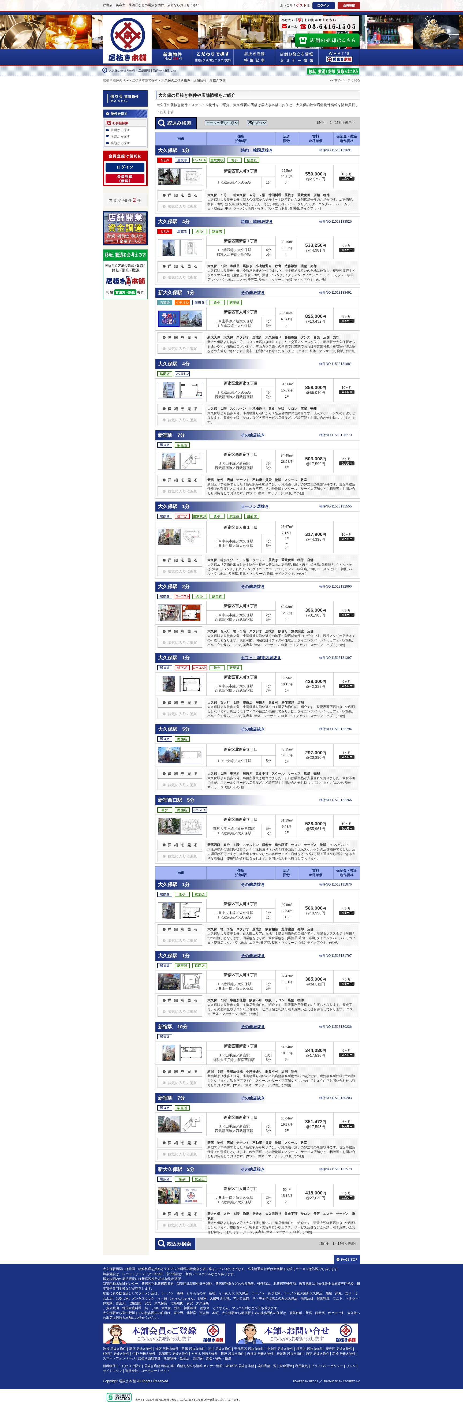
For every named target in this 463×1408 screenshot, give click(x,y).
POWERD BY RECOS (305, 1381)
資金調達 (285, 1366)
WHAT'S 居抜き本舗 (240, 1366)
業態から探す (120, 143)
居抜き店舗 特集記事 (159, 1366)
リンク (351, 1366)
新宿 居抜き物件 (140, 1349)
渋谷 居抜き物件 (114, 1349)
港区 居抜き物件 (167, 1349)
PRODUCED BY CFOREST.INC (342, 1381)
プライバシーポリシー (327, 1366)
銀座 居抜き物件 (232, 1353)
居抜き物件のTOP (116, 80)
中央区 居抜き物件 (280, 1349)
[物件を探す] (125, 112)
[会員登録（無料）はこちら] (164, 1325)
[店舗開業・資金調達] (125, 214)
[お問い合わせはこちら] (297, 1325)
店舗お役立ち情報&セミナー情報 (297, 57)
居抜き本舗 (127, 1381)
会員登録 (349, 5)
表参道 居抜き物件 (290, 1353)
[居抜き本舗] (128, 18)
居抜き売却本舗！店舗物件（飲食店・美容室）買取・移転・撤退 (184, 1358)
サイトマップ (112, 1371)
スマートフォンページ (119, 1358)
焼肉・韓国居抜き (257, 150)
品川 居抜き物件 (219, 1349)
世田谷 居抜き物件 (309, 1349)
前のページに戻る (347, 80)
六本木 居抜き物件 (204, 1353)
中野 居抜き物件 (144, 1353)
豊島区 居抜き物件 (339, 1349)
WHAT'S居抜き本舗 (339, 57)
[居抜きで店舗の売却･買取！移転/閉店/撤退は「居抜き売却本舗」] (333, 70)
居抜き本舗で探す (145, 80)
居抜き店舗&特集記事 (254, 57)
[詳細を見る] (180, 192)
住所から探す (120, 130)
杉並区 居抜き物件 (116, 1353)
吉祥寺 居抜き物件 (260, 1353)
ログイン (323, 5)
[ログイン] (125, 166)
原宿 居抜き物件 (317, 1353)
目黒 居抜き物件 (193, 1349)
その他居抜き (253, 292)
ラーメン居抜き (255, 506)
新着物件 (109, 1366)
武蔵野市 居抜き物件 (173, 1353)
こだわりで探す (213, 57)
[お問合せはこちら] (319, 23)
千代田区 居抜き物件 (249, 1349)
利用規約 (301, 1366)
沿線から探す (120, 136)
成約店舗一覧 (267, 1366)
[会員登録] (125, 177)
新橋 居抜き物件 (344, 1353)
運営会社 (131, 1371)
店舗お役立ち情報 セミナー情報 (200, 1366)
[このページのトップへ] (347, 1259)
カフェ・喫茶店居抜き (261, 658)
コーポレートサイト (155, 1371)
